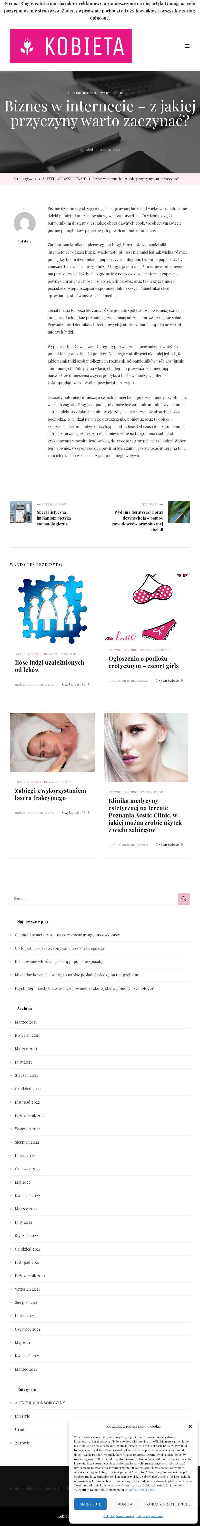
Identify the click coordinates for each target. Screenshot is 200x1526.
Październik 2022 (30, 1115)
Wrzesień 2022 (27, 1128)
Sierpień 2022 (27, 1142)
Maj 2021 (22, 1342)
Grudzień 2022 (28, 1088)
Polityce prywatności (141, 1490)
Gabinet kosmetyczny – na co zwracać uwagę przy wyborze (67, 934)
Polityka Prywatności (150, 1516)
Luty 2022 (23, 1222)
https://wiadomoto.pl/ (104, 252)
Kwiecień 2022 (27, 1195)
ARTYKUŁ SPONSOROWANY (88, 93)
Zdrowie (68, 654)
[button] (190, 1426)
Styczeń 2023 (26, 1075)
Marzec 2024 (26, 1021)
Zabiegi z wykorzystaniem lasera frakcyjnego (50, 794)
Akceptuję (90, 1504)
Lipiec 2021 (24, 1315)
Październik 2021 (30, 1275)
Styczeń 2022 (26, 1235)
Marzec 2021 (26, 1369)
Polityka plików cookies (119, 1516)
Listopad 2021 (27, 1262)
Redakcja (25, 241)
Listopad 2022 (27, 1102)
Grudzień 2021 (27, 1249)
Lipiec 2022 (25, 1155)
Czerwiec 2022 (27, 1168)
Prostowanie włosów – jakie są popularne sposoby (59, 961)
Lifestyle (121, 93)
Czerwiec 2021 (27, 1329)
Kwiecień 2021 (27, 1355)
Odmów (125, 1504)
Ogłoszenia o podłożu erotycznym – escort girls (144, 661)
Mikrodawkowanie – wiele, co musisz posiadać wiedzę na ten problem (76, 974)
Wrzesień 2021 (27, 1289)
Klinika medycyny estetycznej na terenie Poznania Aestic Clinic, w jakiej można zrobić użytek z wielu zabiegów (145, 815)
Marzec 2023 (26, 1048)
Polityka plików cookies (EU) (35, 1488)
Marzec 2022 (26, 1208)
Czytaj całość (73, 684)
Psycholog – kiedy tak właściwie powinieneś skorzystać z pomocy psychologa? (84, 988)
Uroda (66, 782)
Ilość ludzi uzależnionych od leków (49, 665)
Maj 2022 (22, 1182)
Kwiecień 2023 (27, 1035)
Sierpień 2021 (27, 1302)
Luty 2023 (23, 1062)
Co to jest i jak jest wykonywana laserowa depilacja (59, 948)
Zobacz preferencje (168, 1504)
